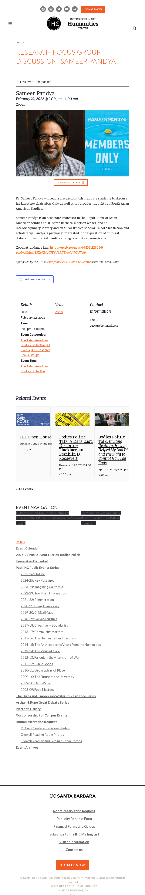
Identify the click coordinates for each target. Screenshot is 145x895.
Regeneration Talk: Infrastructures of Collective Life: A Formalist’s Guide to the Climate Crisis (48, 518)
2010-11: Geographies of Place (43, 670)
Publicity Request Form (74, 819)
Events (20, 542)
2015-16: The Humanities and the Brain (48, 638)
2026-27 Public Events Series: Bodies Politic (48, 555)
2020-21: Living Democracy (40, 606)
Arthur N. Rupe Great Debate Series (42, 702)
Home (19, 43)
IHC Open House (35, 436)
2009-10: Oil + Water (36, 683)
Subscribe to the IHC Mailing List (74, 834)
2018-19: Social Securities (39, 619)
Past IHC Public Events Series (37, 568)
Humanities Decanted (32, 561)
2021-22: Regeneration (37, 600)
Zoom (59, 312)
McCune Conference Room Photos (45, 728)
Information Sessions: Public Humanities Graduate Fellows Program (101, 518)
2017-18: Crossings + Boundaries (44, 625)
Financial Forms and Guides (74, 826)
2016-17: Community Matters (42, 632)
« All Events (24, 489)
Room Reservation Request (36, 722)
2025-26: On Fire (33, 574)
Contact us (74, 850)
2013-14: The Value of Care (40, 651)
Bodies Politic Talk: (114, 449)
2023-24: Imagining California (42, 587)
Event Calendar (27, 548)
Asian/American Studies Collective (68, 261)
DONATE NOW (93, 9)
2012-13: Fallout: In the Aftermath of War (50, 657)
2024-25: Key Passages (37, 580)
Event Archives (27, 747)
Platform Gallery (28, 709)
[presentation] (33, 419)
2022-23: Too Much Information (43, 593)
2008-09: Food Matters (37, 690)
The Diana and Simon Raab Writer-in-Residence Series (56, 696)
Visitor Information (74, 842)
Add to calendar (35, 279)
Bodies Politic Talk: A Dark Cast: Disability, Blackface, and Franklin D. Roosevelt (76, 447)
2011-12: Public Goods (37, 664)
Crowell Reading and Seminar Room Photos (51, 741)
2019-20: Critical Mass (37, 612)
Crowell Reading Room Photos (42, 735)
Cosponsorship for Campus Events (41, 715)
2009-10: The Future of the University (47, 677)
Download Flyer (69, 182)
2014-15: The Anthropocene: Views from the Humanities (61, 645)
